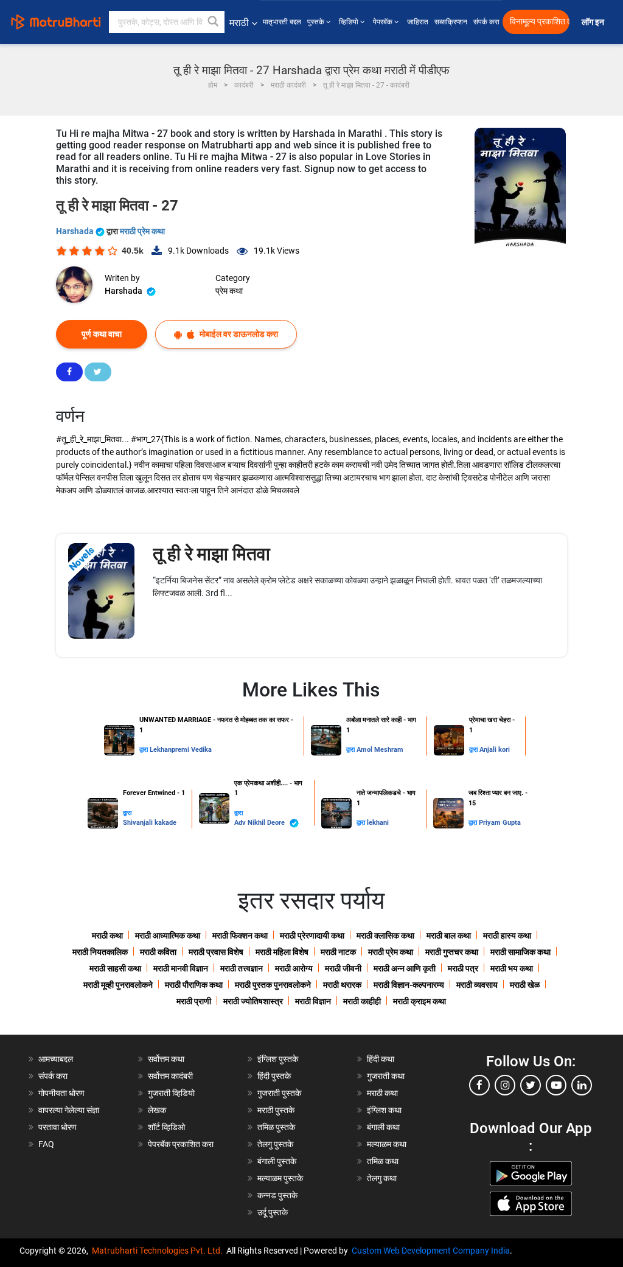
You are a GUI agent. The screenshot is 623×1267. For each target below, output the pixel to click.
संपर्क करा (486, 21)
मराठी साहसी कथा (115, 968)
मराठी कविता (158, 952)
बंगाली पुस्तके (276, 1161)
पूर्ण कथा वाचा (102, 334)
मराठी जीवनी (343, 968)
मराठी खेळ (525, 985)
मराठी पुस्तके (275, 1110)
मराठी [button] (239, 23)
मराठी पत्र (463, 968)
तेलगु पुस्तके (275, 1144)
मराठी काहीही (362, 1001)
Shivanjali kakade (149, 823)
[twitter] (530, 1085)
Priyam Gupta (500, 823)
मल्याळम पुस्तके (280, 1178)
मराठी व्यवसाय (477, 985)
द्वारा (144, 750)
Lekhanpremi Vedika (181, 750)
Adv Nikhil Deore (260, 823)
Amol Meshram (380, 750)
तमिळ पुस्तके (276, 1127)
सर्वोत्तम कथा (166, 1059)
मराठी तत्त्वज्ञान (241, 968)
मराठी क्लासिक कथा (385, 935)
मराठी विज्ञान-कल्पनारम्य (409, 985)
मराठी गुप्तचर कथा (451, 952)
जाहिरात (417, 21)
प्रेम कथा (229, 291)
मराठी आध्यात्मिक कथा (167, 935)
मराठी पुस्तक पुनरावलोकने (273, 985)
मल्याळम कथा (386, 1144)
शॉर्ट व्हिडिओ (166, 1127)
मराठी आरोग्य (294, 968)
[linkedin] (581, 1085)
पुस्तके (316, 21)
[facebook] (479, 1085)
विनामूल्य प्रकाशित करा (539, 21)
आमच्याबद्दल (55, 1059)
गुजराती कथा (386, 1076)
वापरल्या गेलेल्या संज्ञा (68, 1110)
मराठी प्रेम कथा (142, 231)
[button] (213, 22)
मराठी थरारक (342, 985)
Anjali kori (494, 750)
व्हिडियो (349, 21)
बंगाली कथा (383, 1127)
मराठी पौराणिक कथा (194, 985)
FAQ (46, 1144)
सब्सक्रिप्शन (450, 21)
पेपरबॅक (383, 21)
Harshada (76, 231)
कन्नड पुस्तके (277, 1195)
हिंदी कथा (380, 1059)
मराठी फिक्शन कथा (240, 935)
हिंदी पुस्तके (274, 1076)
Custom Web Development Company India (431, 1250)
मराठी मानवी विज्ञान (180, 968)
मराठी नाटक (338, 952)
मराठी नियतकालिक (100, 952)
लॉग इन (595, 22)
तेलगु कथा (382, 1178)
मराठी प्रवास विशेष (216, 952)
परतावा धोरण (58, 1127)
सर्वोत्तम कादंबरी (170, 1076)
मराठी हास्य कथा (507, 935)
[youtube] (556, 1085)
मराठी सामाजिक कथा (520, 952)
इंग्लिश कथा (384, 1110)
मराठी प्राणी (193, 1001)
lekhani (378, 823)
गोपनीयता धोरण (61, 1093)
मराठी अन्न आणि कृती (405, 968)
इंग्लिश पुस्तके (277, 1059)
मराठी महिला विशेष (282, 952)
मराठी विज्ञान (313, 1001)
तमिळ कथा (383, 1161)
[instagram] (505, 1085)
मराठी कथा (107, 935)
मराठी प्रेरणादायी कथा (312, 935)
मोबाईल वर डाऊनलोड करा (238, 334)
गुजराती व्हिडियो (171, 1093)
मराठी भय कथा (511, 968)
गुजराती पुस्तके (279, 1093)
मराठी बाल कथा (448, 935)
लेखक (157, 1110)
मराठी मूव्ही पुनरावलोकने (118, 985)
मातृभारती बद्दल (282, 21)
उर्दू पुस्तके (272, 1212)
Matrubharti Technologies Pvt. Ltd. (159, 1250)
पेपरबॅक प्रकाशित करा (181, 1144)
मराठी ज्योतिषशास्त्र (253, 1001)
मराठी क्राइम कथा (419, 1001)
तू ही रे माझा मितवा (211, 553)
